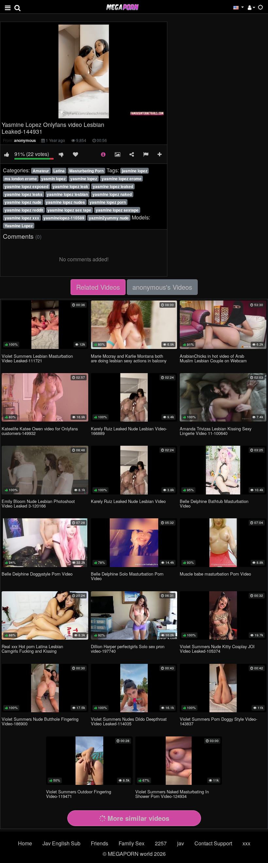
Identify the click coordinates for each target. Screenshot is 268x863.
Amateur (41, 171)
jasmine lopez (134, 171)
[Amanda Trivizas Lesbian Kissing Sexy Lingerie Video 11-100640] (223, 397)
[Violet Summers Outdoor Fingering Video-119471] (89, 760)
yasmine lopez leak (70, 186)
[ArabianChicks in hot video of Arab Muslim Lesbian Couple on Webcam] (223, 325)
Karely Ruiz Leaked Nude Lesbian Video (128, 501)
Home (25, 843)
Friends (99, 843)
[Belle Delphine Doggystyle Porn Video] (45, 542)
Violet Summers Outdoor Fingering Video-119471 (78, 793)
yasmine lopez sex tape (69, 210)
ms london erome (21, 178)
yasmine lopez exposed (26, 186)
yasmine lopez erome (122, 178)
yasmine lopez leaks (23, 194)
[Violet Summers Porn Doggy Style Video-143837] (223, 688)
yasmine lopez (83, 178)
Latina (59, 171)
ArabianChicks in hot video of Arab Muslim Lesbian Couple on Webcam (213, 358)
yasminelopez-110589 (63, 218)
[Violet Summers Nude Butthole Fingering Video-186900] (45, 688)
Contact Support (213, 843)
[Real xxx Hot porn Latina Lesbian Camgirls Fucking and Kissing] (45, 615)
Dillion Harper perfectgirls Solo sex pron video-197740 (127, 648)
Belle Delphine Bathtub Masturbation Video (214, 503)
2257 (161, 843)
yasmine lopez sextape (117, 210)
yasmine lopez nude (23, 202)
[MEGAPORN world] (122, 6)
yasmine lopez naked (112, 194)
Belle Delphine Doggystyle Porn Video (37, 574)
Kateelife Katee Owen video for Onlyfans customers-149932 (40, 430)
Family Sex (131, 843)
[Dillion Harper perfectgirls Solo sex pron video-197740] (134, 615)
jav (180, 843)
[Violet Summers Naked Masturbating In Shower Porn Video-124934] (178, 760)
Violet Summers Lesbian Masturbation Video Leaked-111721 (37, 358)
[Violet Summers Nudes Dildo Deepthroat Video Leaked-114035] (134, 688)
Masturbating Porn (86, 171)
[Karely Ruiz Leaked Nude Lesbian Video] (134, 470)
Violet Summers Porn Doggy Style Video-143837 (218, 721)
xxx (246, 843)
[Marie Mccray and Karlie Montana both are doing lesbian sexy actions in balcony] (134, 325)
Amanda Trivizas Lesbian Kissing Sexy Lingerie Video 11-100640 (215, 430)
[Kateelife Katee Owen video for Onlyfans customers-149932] (45, 397)
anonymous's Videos (162, 287)
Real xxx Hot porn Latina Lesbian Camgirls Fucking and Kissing (32, 648)
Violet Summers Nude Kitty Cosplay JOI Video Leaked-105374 (217, 648)
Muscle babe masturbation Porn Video (215, 574)
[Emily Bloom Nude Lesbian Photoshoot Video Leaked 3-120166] (45, 470)
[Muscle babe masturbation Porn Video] (223, 542)
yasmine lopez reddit (24, 210)
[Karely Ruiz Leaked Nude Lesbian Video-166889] (134, 397)
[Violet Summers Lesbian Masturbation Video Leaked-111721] (45, 325)
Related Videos (98, 287)
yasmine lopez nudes (65, 202)
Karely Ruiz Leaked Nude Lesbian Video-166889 (129, 430)
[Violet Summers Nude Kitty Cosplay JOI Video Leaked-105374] (223, 615)
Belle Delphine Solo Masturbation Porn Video (127, 576)
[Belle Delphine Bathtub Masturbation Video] (223, 470)
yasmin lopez (53, 178)
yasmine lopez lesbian (67, 194)
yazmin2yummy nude (109, 218)
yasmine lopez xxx (22, 218)
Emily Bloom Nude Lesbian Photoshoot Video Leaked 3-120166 (38, 503)
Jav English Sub (61, 843)
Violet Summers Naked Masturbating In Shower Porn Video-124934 (172, 793)
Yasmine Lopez (19, 226)
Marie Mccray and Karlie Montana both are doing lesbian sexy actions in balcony (128, 358)
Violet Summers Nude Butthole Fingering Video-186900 (40, 721)
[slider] (70, 113)
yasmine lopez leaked (113, 186)
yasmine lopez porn (108, 202)
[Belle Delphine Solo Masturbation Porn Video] (134, 542)
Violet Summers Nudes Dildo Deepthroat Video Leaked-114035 (129, 721)
